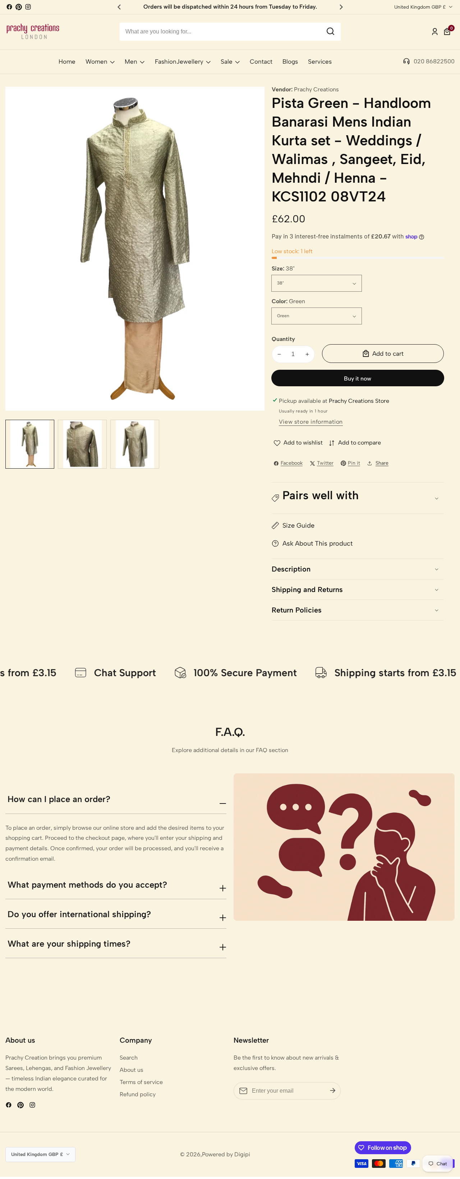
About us (131, 1069)
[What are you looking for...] (330, 32)
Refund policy (138, 1094)
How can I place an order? (59, 799)
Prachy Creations (316, 89)
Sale (227, 61)
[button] (358, 498)
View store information (311, 421)
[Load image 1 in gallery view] (29, 444)
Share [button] (382, 463)
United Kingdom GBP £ (420, 7)
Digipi (242, 1154)
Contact (261, 61)
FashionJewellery (179, 61)
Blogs (290, 61)
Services (320, 61)
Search (129, 1057)
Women (96, 61)
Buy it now (357, 378)
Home (67, 61)
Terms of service (141, 1082)
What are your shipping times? (69, 943)
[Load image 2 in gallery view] (82, 444)
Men (131, 61)
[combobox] (230, 32)
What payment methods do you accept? (87, 884)
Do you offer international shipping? (79, 914)
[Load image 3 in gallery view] (134, 444)
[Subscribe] (333, 1091)
